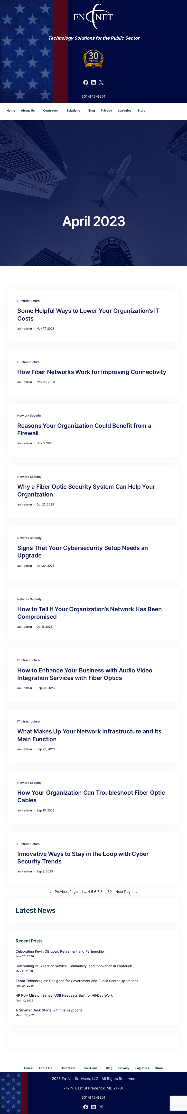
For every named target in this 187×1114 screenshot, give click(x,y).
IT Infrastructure (28, 301)
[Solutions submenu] (84, 110)
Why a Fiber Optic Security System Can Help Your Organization (86, 490)
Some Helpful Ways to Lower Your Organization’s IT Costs (88, 314)
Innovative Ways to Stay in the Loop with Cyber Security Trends (83, 857)
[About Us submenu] (39, 110)
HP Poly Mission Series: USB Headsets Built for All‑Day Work (64, 995)
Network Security (29, 415)
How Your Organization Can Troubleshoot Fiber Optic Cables (91, 796)
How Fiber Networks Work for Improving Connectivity (91, 371)
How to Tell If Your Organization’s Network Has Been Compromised (89, 613)
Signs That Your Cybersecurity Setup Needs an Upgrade (82, 551)
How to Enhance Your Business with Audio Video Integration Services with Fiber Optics (84, 674)
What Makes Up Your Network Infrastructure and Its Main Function (89, 735)
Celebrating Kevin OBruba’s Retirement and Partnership (60, 951)
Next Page (126, 891)
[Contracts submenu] (62, 110)
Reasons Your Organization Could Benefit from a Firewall (84, 429)
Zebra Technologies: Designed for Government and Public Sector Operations (77, 981)
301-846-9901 (93, 96)
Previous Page (63, 891)
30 (109, 891)
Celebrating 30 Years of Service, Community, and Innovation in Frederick (74, 966)
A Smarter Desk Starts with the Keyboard (49, 1010)
